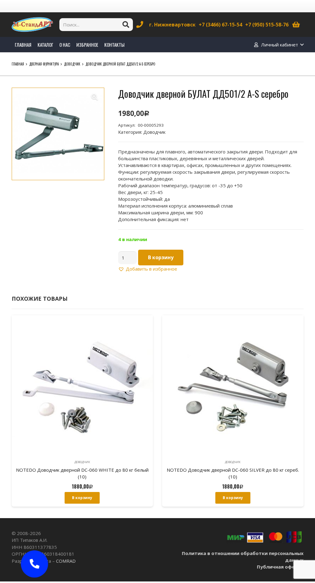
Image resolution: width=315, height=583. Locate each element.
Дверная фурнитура (44, 63)
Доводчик (72, 63)
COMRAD (66, 561)
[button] (95, 97)
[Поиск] (125, 24)
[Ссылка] (32, 24)
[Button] (34, 564)
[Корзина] (296, 24)
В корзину (160, 257)
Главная (18, 63)
